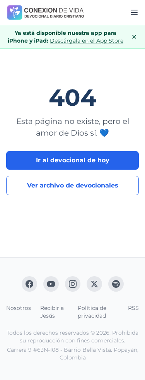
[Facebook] (29, 284)
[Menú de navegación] (134, 12)
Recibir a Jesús (52, 311)
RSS (133, 307)
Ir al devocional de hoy (72, 160)
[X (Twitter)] (94, 284)
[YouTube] (51, 284)
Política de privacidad (92, 311)
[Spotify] (116, 284)
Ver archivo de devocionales (72, 185)
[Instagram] (72, 284)
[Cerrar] (134, 36)
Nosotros (18, 307)
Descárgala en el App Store (86, 40)
